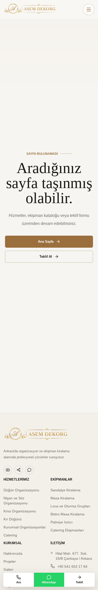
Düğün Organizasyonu (21, 490)
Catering (10, 535)
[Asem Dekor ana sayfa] (30, 9)
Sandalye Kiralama (65, 490)
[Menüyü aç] (88, 9)
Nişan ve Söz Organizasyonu (16, 500)
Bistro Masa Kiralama (67, 514)
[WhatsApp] (29, 470)
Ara (18, 582)
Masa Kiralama (62, 498)
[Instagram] (8, 470)
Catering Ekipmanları (67, 530)
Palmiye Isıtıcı (62, 522)
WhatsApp (49, 582)
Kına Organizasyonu (20, 511)
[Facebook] (18, 470)
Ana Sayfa (46, 241)
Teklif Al (45, 256)
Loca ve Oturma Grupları (70, 506)
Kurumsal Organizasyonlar (25, 527)
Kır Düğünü (13, 519)
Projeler (10, 561)
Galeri (8, 569)
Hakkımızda (13, 553)
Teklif (79, 582)
